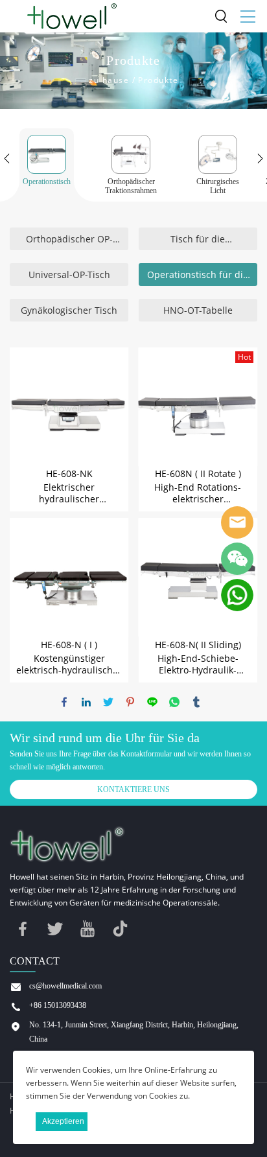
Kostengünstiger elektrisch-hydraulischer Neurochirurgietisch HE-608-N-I (69, 664)
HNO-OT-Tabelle (198, 310)
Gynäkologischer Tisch (69, 310)
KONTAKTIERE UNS (133, 789)
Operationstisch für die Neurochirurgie (197, 277)
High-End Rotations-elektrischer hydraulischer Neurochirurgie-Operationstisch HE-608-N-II (198, 493)
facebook (64, 701)
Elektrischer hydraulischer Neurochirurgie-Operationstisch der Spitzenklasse (69, 493)
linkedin (86, 701)
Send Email (237, 522)
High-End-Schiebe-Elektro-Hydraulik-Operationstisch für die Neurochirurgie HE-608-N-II (198, 664)
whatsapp (174, 701)
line (152, 701)
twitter (108, 701)
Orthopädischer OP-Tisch (69, 241)
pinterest (130, 701)
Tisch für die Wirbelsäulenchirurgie (197, 241)
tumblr (196, 701)
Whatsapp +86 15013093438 (237, 595)
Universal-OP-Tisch (69, 274)
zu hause (109, 80)
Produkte (158, 80)
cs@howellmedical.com (65, 985)
